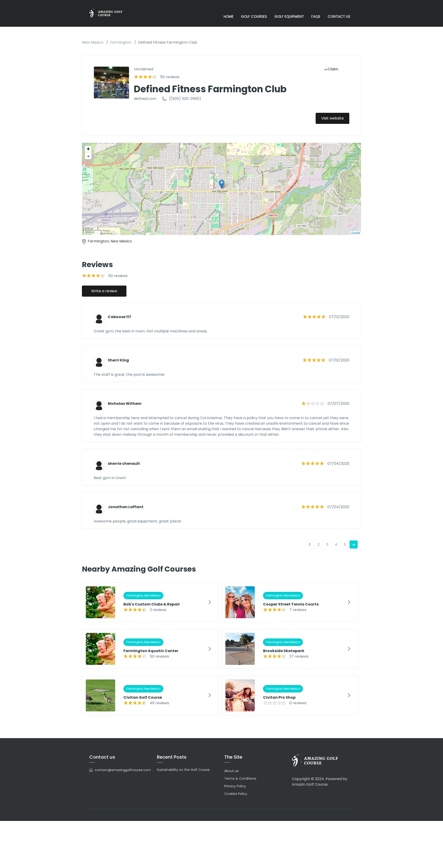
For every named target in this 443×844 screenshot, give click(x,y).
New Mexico (92, 42)
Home (228, 16)
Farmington (120, 42)
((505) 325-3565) (185, 98)
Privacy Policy (235, 786)
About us (231, 771)
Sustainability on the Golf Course (183, 769)
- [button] (88, 156)
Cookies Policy (235, 793)
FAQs (315, 16)
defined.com (145, 98)
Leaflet (355, 233)
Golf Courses (254, 16)
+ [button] (88, 149)
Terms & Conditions (240, 778)
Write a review (104, 291)
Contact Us (339, 16)
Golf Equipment (289, 16)
